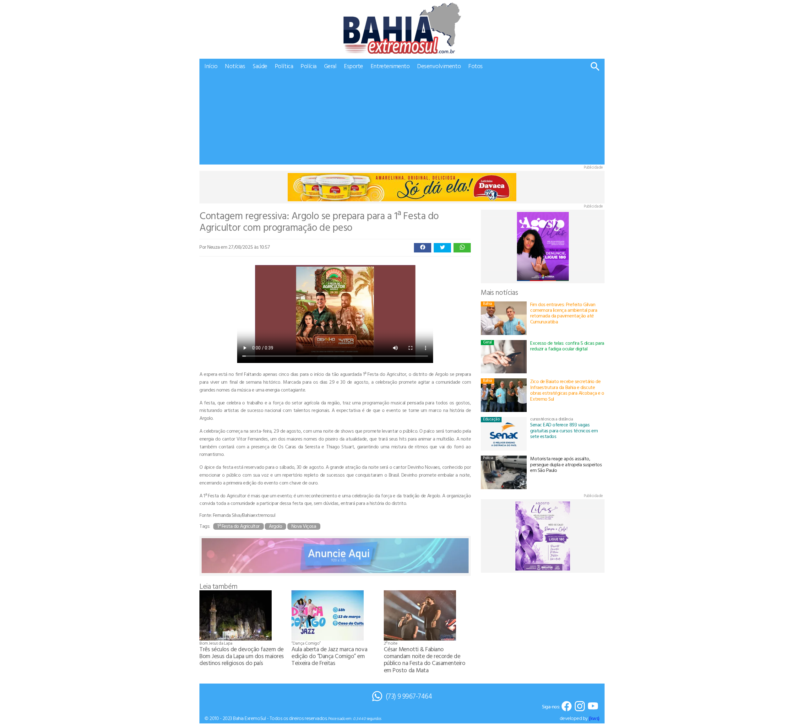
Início (210, 65)
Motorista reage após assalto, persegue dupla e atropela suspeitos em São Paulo (566, 464)
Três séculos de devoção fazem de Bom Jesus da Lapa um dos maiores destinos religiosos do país (241, 655)
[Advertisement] (402, 121)
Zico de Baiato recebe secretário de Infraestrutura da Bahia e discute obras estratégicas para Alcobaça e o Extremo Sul (567, 389)
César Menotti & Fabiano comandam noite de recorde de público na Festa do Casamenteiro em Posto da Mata (424, 659)
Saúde (260, 65)
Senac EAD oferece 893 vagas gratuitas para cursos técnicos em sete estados (564, 430)
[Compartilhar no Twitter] (442, 247)
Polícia (309, 65)
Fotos (475, 65)
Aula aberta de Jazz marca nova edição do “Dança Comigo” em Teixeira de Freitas (329, 655)
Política (284, 65)
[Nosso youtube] (593, 706)
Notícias (235, 65)
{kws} (594, 718)
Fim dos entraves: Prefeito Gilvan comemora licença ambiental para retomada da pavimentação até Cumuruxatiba (563, 312)
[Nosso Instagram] (580, 706)
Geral (330, 65)
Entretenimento (390, 65)
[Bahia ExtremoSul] (402, 28)
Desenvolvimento (439, 65)
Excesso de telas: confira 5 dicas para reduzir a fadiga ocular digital (567, 345)
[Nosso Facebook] (567, 706)
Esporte (353, 65)
